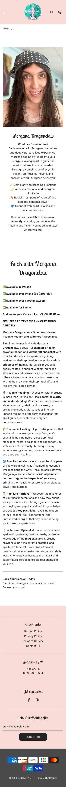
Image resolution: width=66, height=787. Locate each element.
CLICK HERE (48, 314)
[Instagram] (37, 700)
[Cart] (59, 12)
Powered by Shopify (47, 778)
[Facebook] (29, 700)
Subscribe (33, 736)
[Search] (52, 12)
